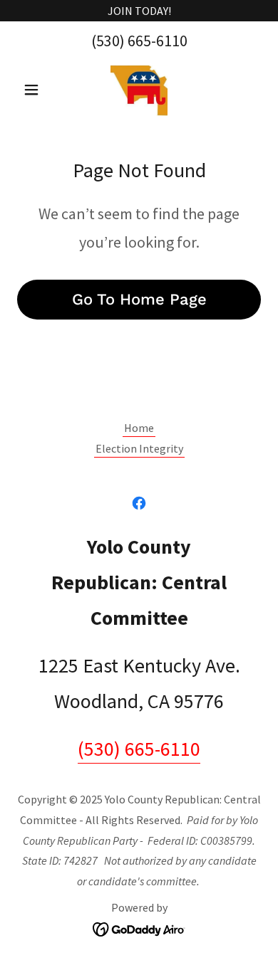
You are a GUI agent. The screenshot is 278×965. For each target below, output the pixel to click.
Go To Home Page (139, 299)
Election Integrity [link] (139, 448)
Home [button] (139, 428)
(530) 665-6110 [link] (139, 41)
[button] (35, 89)
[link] (139, 89)
